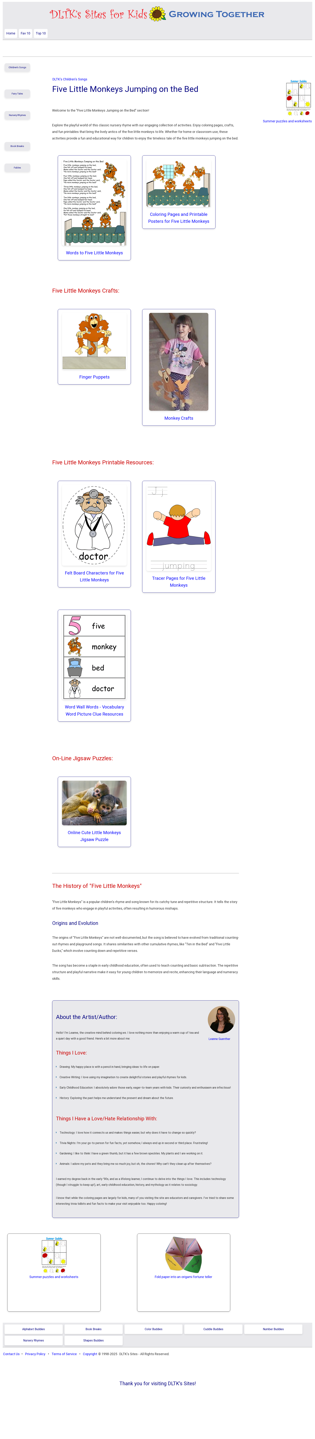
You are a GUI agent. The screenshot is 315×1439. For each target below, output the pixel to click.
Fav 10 (25, 33)
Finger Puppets (94, 377)
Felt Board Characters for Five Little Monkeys (94, 576)
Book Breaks (17, 146)
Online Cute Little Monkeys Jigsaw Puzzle (94, 836)
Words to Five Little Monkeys (94, 252)
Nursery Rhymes (17, 115)
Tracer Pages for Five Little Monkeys (178, 582)
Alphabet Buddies (33, 1329)
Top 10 (41, 33)
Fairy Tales (17, 93)
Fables (17, 167)
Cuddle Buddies (213, 1329)
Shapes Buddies (93, 1340)
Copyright (90, 1354)
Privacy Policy (35, 1354)
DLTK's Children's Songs (69, 79)
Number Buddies (273, 1329)
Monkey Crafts (178, 418)
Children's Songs (17, 67)
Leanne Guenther (219, 1039)
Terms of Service (64, 1354)
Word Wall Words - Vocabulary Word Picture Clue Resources (94, 710)
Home (10, 33)
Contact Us (11, 1354)
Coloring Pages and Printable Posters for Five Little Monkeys (178, 218)
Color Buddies (153, 1329)
